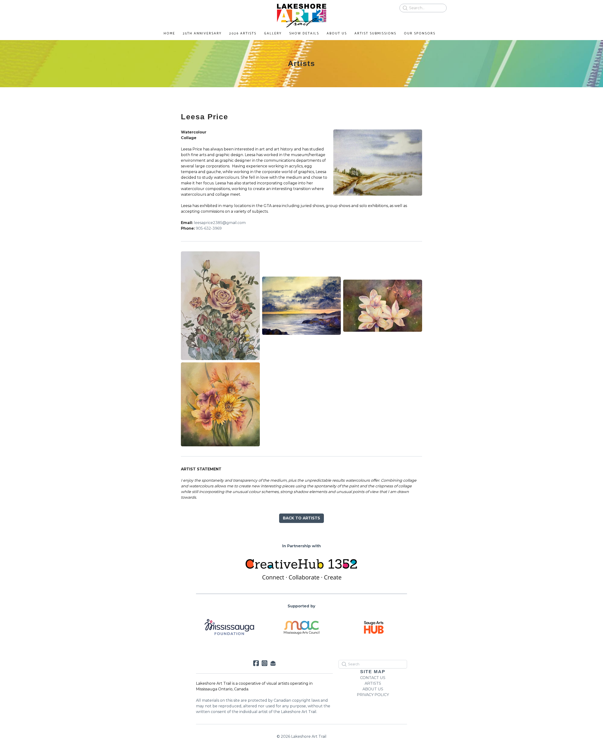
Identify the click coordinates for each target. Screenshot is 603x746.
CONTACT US (372, 678)
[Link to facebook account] (256, 663)
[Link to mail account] (273, 663)
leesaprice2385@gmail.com (220, 222)
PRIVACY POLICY (373, 694)
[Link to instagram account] (264, 663)
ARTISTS (373, 683)
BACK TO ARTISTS (301, 518)
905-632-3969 (209, 228)
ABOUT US (373, 689)
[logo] (301, 15)
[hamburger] (160, 7)
